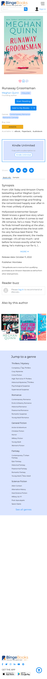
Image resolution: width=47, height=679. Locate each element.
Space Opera (16, 504)
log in (21, 289)
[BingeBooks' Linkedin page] (14, 664)
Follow (26, 93)
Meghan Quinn (10, 92)
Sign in (43, 9)
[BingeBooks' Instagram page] (10, 664)
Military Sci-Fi (17, 497)
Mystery (25, 363)
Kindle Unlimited (23, 155)
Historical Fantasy (18, 465)
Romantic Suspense (19, 414)
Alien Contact (17, 486)
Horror (14, 435)
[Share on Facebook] (12, 170)
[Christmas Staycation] (10, 323)
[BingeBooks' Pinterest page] (23, 664)
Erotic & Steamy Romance (21, 403)
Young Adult (16, 442)
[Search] (25, 9)
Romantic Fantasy (19, 472)
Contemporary (17, 455)
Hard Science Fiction (19, 493)
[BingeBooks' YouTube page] (19, 664)
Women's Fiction (18, 445)
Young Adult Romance (20, 417)
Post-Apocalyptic (18, 500)
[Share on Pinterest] (31, 170)
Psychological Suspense (21, 386)
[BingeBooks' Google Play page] (24, 674)
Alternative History (19, 489)
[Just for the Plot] (28, 323)
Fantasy (16, 451)
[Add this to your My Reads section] (23, 81)
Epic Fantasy (16, 461)
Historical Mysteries (19, 382)
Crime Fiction (17, 375)
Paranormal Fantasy (19, 469)
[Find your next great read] (14, 3)
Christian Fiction (18, 431)
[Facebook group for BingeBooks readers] (2, 664)
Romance (16, 395)
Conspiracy (16, 368)
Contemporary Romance (20, 114)
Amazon (12, 127)
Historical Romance (19, 407)
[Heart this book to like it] (20, 81)
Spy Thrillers (26, 368)
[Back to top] (39, 670)
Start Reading (23, 101)
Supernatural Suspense (20, 389)
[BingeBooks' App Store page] (9, 674)
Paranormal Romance (20, 410)
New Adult (27, 476)
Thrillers (15, 363)
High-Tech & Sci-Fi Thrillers (22, 379)
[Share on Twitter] (18, 170)
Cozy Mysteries (17, 371)
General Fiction (19, 423)
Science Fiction (19, 481)
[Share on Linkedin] (25, 170)
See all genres (23, 509)
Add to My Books (21, 108)
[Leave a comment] (27, 81)
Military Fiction (17, 438)
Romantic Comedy (10, 117)
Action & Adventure (19, 427)
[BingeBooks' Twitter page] (6, 664)
